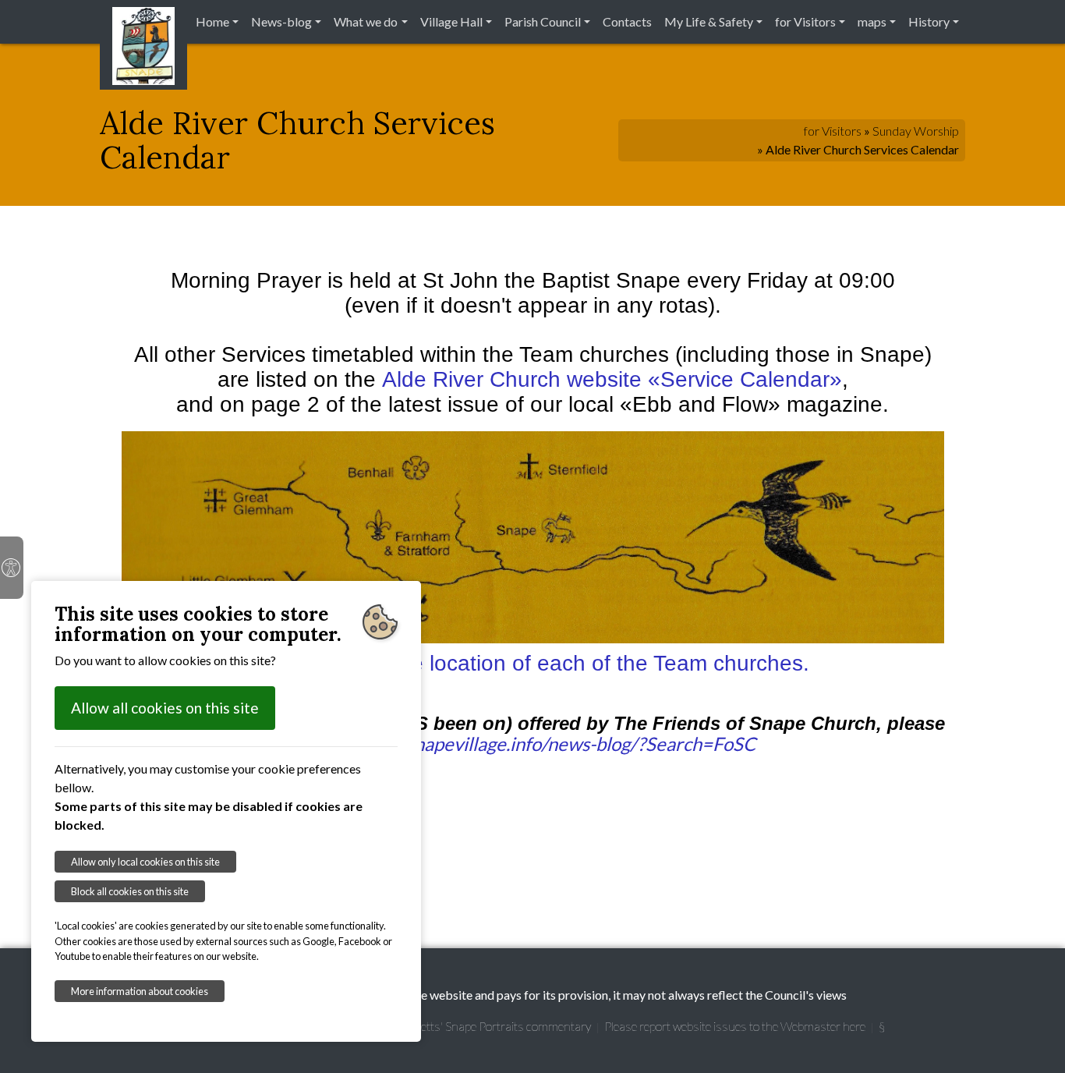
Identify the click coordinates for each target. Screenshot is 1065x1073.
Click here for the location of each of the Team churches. (533, 663)
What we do (366, 21)
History (929, 21)
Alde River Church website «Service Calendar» (612, 379)
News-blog (281, 21)
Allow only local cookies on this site (145, 861)
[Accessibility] (11, 567)
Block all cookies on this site (130, 891)
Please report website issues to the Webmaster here (734, 1025)
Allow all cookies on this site (165, 708)
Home (212, 21)
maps (872, 21)
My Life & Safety (708, 21)
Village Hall (451, 21)
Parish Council (542, 21)
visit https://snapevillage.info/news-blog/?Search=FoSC (532, 743)
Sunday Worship (915, 130)
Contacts (627, 21)
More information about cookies (139, 991)
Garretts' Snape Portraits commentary (493, 1025)
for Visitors (805, 21)
